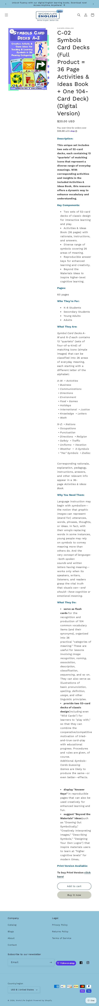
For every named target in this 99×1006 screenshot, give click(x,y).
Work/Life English (24, 1000)
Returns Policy (60, 931)
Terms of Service (61, 938)
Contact (12, 945)
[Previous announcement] (6, 4)
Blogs (11, 931)
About (11, 938)
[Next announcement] (93, 4)
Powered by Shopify (42, 1000)
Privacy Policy (60, 925)
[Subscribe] (50, 962)
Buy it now (74, 895)
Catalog (12, 925)
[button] (6, 15)
